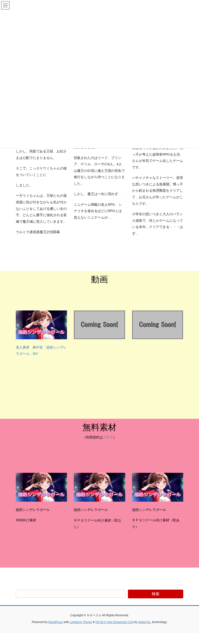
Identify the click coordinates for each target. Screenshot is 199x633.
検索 (155, 594)
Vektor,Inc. (144, 622)
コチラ (108, 437)
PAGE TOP (189, 609)
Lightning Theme (81, 622)
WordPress (55, 622)
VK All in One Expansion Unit (114, 622)
